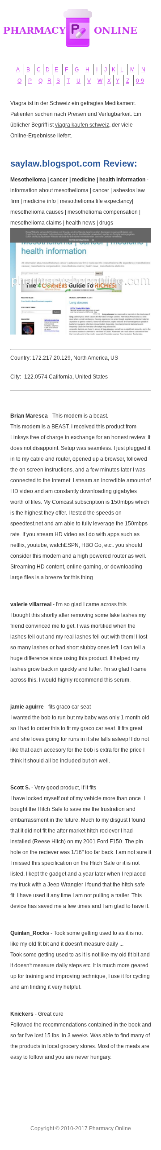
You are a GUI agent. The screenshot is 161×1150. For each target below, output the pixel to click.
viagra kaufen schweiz (82, 125)
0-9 (140, 81)
